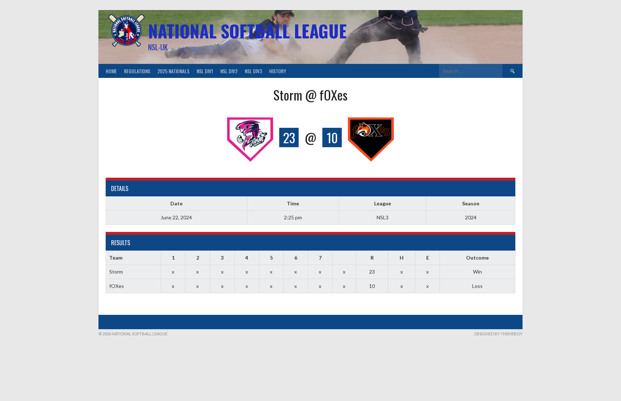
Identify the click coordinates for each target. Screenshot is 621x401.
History (277, 71)
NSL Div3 (253, 71)
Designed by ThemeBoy (498, 333)
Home (111, 71)
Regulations (137, 71)
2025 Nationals (173, 71)
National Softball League (247, 30)
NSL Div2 (229, 71)
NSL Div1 (205, 71)
